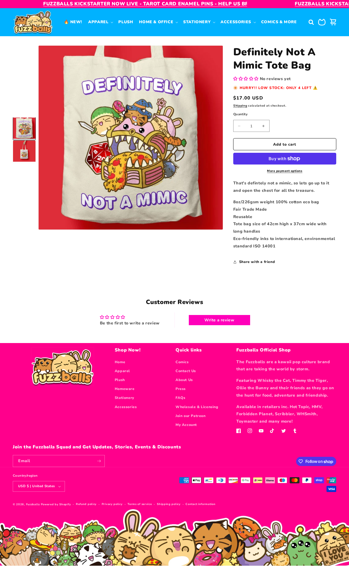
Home (120, 362)
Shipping (240, 106)
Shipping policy (169, 504)
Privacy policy (112, 504)
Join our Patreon (191, 415)
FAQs (180, 397)
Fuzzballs (33, 504)
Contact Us (186, 371)
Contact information (200, 504)
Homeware (125, 388)
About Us (184, 379)
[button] (100, 22)
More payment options (284, 171)
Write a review (219, 320)
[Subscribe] (98, 461)
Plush (120, 379)
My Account (186, 424)
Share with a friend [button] (257, 261)
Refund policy (86, 504)
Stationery (124, 397)
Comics (182, 362)
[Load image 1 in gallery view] (24, 128)
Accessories (126, 407)
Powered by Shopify (56, 504)
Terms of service (139, 504)
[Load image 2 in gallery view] (24, 151)
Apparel (122, 371)
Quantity (240, 114)
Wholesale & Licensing (197, 407)
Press (181, 388)
